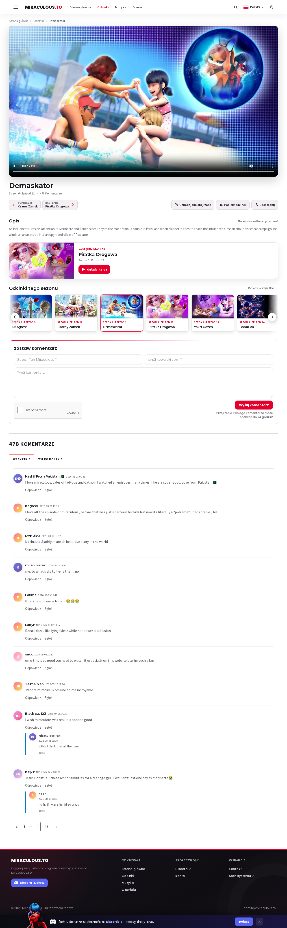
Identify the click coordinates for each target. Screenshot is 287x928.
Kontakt (235, 869)
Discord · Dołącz (32, 883)
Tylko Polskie (50, 459)
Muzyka (120, 7)
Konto (180, 876)
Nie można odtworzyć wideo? (258, 221)
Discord (183, 869)
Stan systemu (241, 876)
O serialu (139, 7)
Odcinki (103, 7)
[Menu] (15, 7)
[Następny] (272, 317)
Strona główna (80, 7)
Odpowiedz (33, 490)
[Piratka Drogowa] (41, 261)
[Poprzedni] (15, 317)
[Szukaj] (235, 7)
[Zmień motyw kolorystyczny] (271, 7)
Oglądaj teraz (97, 269)
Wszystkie (21, 459)
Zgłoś (48, 490)
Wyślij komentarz (254, 405)
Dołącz (244, 921)
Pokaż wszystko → (263, 288)
